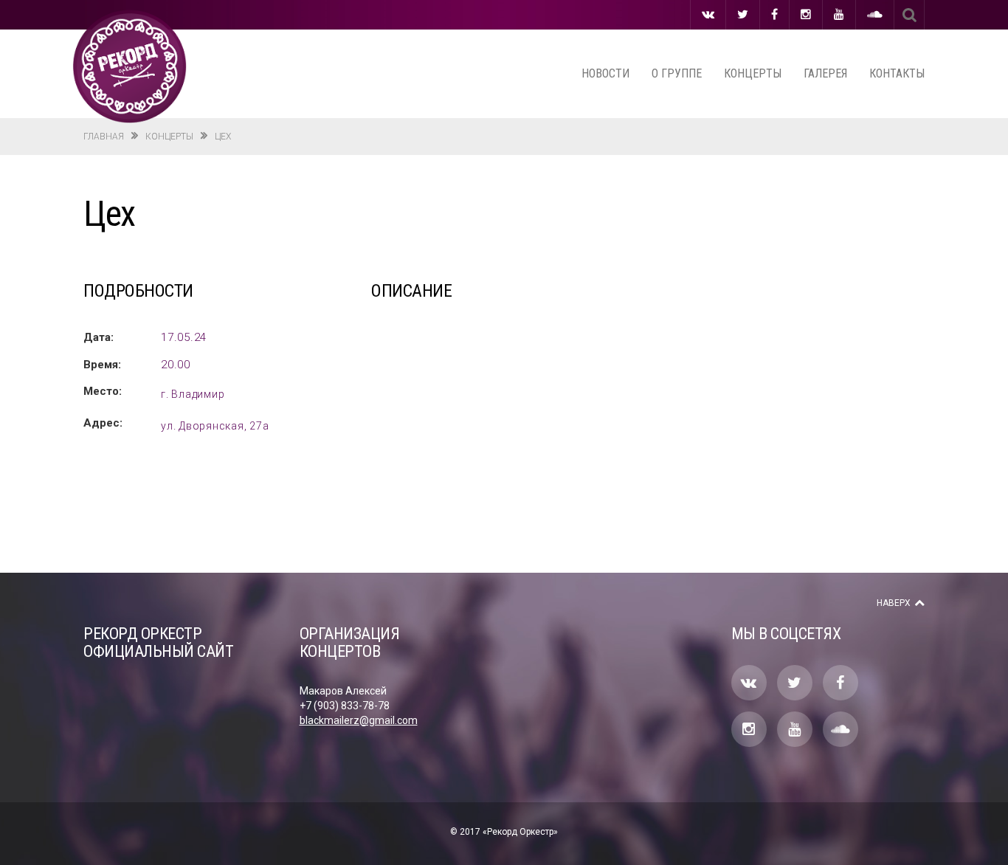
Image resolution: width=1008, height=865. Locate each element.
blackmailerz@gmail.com (359, 720)
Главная (103, 136)
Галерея (825, 73)
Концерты (752, 73)
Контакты (897, 73)
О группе (677, 73)
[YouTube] (839, 15)
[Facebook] (774, 15)
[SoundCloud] (875, 15)
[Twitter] (742, 15)
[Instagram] (806, 15)
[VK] (708, 15)
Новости (605, 73)
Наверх (894, 603)
